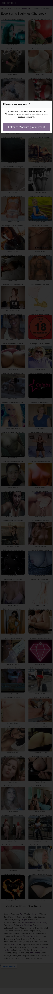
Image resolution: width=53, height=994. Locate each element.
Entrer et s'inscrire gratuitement (26, 127)
